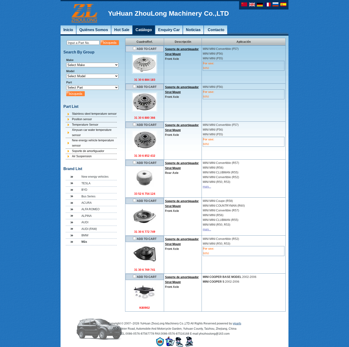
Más (84, 241)
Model (70, 71)
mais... (207, 186)
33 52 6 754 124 (144, 193)
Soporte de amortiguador (88, 151)
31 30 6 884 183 (144, 79)
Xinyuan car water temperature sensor (92, 132)
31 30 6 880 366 (144, 117)
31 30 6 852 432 (144, 155)
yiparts (237, 323)
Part (69, 82)
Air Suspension (82, 156)
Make (70, 60)
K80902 (144, 307)
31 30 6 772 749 (144, 231)
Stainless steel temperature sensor (94, 113)
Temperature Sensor (85, 124)
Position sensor (82, 119)
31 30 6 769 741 (144, 269)
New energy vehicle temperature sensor (93, 143)
